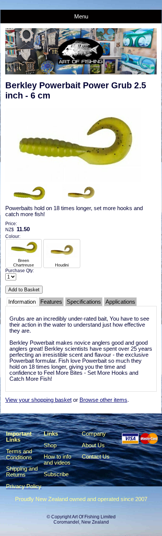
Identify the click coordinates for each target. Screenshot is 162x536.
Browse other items (103, 400)
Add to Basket (24, 289)
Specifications (84, 302)
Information (22, 302)
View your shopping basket (38, 400)
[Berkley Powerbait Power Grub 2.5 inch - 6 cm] (73, 180)
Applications (120, 302)
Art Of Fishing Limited (94, 516)
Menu (81, 17)
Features (51, 302)
